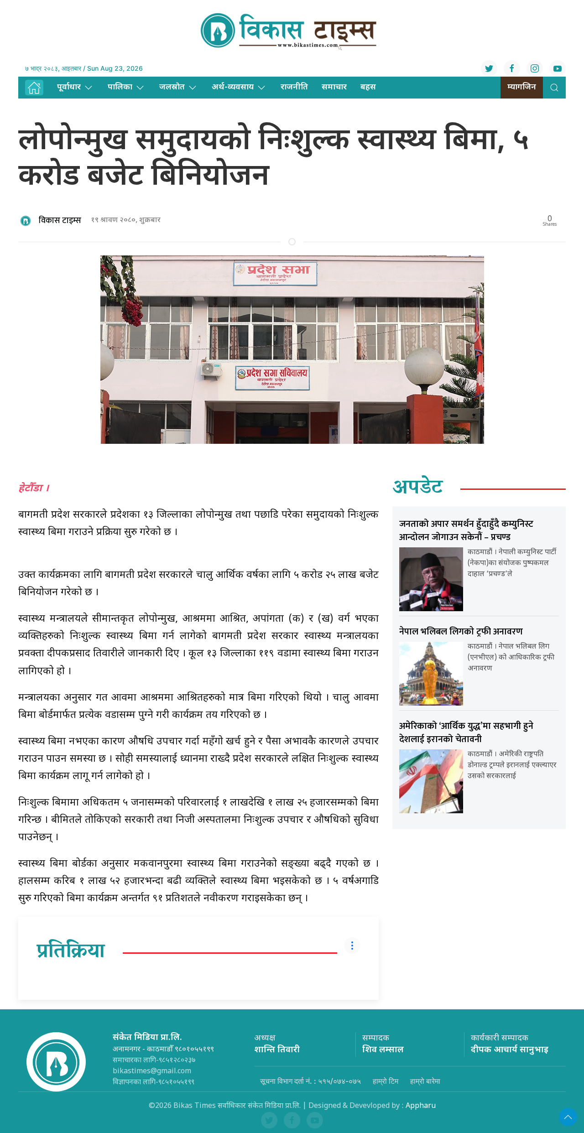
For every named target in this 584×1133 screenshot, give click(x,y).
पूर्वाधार (69, 87)
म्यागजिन (521, 87)
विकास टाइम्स (60, 221)
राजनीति (294, 87)
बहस (368, 87)
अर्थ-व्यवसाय (233, 87)
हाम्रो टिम (385, 1081)
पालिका (120, 87)
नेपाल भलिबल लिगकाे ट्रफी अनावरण (461, 631)
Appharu (421, 1106)
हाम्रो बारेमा (425, 1081)
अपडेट (417, 488)
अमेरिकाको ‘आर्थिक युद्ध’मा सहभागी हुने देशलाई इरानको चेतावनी (466, 732)
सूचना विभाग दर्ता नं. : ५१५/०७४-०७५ (310, 1081)
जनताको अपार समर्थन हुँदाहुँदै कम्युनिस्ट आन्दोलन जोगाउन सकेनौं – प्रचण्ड (466, 530)
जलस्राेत (172, 87)
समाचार (334, 87)
